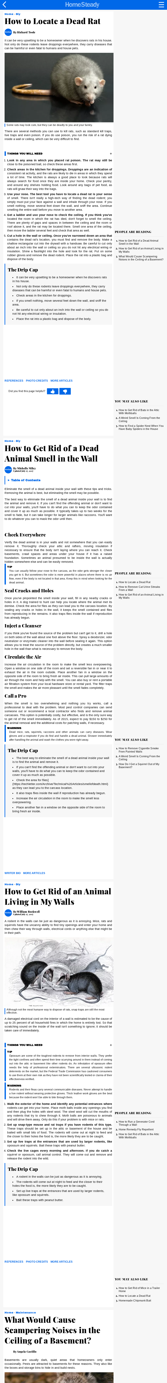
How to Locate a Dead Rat (135, 582)
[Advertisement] (34, 352)
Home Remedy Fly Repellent (136, 1129)
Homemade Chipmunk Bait (135, 1300)
